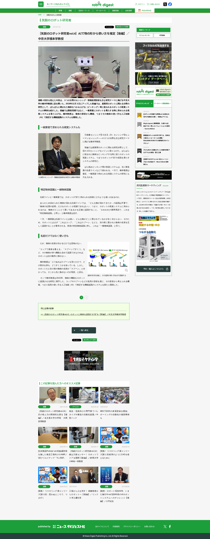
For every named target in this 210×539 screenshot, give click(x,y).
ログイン (141, 4)
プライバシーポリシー (131, 526)
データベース (101, 10)
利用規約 (116, 526)
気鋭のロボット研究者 (54, 15)
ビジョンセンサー (144, 35)
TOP (39, 15)
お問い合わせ (155, 4)
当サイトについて (102, 526)
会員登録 (128, 10)
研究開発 (162, 35)
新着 (60, 10)
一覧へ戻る (83, 330)
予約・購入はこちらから (153, 269)
